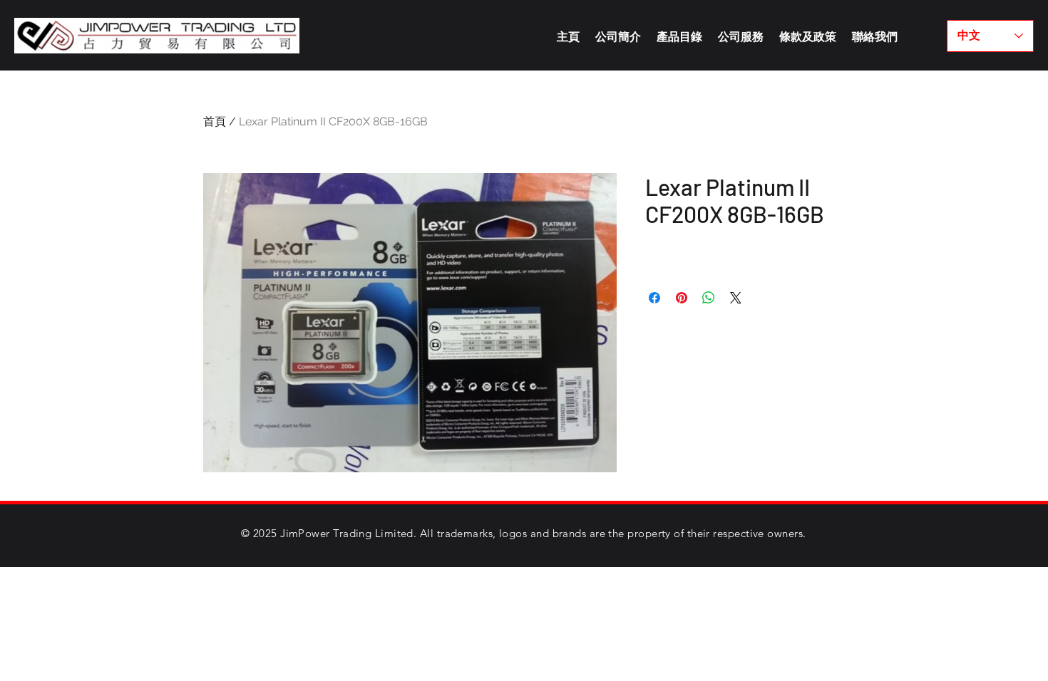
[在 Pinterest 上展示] (681, 297)
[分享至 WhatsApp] (708, 297)
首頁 (214, 121)
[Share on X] (735, 297)
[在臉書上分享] (654, 297)
